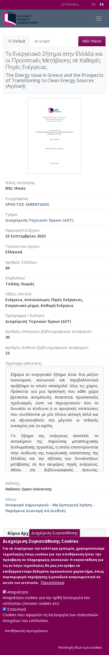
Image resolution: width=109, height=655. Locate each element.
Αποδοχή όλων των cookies (80, 647)
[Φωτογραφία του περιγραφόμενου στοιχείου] (54, 135)
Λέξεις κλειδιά (18, 293)
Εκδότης (12, 483)
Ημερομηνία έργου (22, 230)
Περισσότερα (52, 582)
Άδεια (10, 499)
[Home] (22, 18)
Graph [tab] (44, 41)
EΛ (102, 4)
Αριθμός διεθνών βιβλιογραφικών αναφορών (46, 347)
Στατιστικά (16, 609)
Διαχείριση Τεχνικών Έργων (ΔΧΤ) (39, 220)
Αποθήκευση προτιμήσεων (26, 631)
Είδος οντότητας (20, 182)
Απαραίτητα (17, 592)
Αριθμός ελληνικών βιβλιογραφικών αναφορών (48, 331)
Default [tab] (18, 41)
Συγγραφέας (16, 198)
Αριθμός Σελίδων (21, 262)
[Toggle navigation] (99, 19)
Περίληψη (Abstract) (23, 363)
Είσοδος (72, 4)
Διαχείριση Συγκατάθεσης (54, 532)
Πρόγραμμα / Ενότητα (24, 315)
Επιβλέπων (15, 277)
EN (93, 4)
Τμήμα (11, 214)
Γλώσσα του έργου (22, 246)
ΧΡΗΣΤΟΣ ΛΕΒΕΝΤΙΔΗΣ (27, 204)
